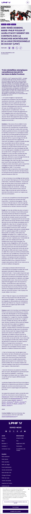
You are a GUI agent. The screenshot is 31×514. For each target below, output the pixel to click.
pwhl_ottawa (19, 404)
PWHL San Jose (5, 478)
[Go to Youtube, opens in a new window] (24, 431)
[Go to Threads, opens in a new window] (17, 431)
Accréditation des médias (20, 449)
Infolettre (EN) (20, 438)
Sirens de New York (6, 472)
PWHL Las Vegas (6, 464)
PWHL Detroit (5, 459)
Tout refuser (15, 507)
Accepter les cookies (15, 511)
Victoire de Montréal (7, 470)
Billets (3, 441)
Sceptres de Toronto (7, 483)
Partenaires (19, 446)
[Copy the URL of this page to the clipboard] (20, 48)
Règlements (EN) (20, 443)
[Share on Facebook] (13, 48)
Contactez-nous (6, 449)
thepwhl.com (5, 397)
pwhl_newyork (8, 404)
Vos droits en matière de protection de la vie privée (15, 502)
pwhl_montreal (21, 402)
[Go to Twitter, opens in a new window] (13, 431)
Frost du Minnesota (6, 467)
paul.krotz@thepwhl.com (10, 416)
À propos (4, 438)
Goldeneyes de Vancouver (5, 486)
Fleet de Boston (6, 456)
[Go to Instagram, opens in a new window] (9, 431)
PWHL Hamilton (5, 462)
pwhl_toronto (7, 405)
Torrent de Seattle (6, 480)
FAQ (17, 441)
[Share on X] (16, 48)
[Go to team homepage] (6, 2)
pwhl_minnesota (8, 402)
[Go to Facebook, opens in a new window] (6, 431)
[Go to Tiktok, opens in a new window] (21, 431)
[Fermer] (28, 489)
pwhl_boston (17, 400)
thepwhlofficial (17, 398)
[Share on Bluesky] (9, 48)
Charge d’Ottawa (6, 475)
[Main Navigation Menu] (27, 2)
